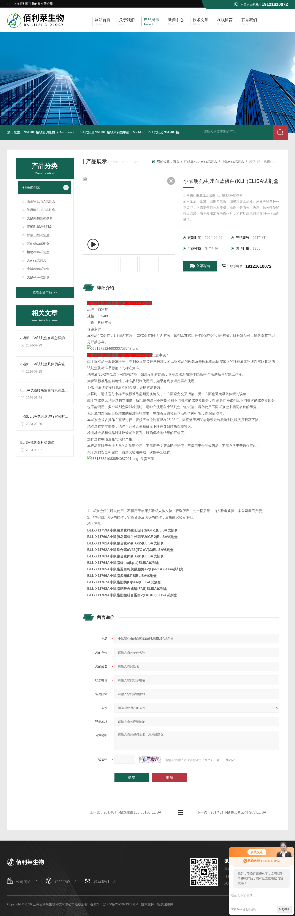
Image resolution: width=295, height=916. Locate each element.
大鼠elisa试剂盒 (38, 277)
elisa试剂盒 (31, 187)
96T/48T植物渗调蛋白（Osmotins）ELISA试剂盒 (59, 132)
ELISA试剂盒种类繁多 (37, 442)
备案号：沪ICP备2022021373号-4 (114, 904)
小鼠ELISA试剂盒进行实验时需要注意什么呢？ (56, 416)
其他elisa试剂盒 (38, 243)
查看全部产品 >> (45, 292)
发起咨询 (284, 909)
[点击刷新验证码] (150, 759)
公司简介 (23, 881)
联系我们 (101, 881)
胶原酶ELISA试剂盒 (41, 210)
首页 (176, 161)
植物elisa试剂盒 (38, 252)
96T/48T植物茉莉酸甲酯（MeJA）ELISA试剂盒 (129, 132)
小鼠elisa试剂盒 (38, 269)
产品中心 (62, 881)
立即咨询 (203, 266)
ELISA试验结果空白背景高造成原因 (47, 390)
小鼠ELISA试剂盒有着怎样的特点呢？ (49, 338)
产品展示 (190, 161)
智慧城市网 (165, 904)
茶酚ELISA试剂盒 (39, 226)
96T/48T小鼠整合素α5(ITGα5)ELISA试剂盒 (244, 812)
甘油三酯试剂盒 (38, 235)
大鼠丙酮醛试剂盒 (40, 218)
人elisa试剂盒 (36, 260)
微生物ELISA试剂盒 (41, 201)
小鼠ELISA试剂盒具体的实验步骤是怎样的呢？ (56, 364)
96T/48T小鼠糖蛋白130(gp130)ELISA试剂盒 (137, 812)
